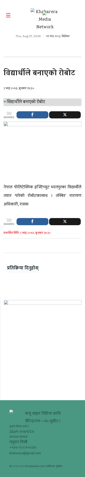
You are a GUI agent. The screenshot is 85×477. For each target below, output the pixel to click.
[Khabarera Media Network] (45, 19)
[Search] (78, 15)
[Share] (32, 114)
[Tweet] (65, 114)
